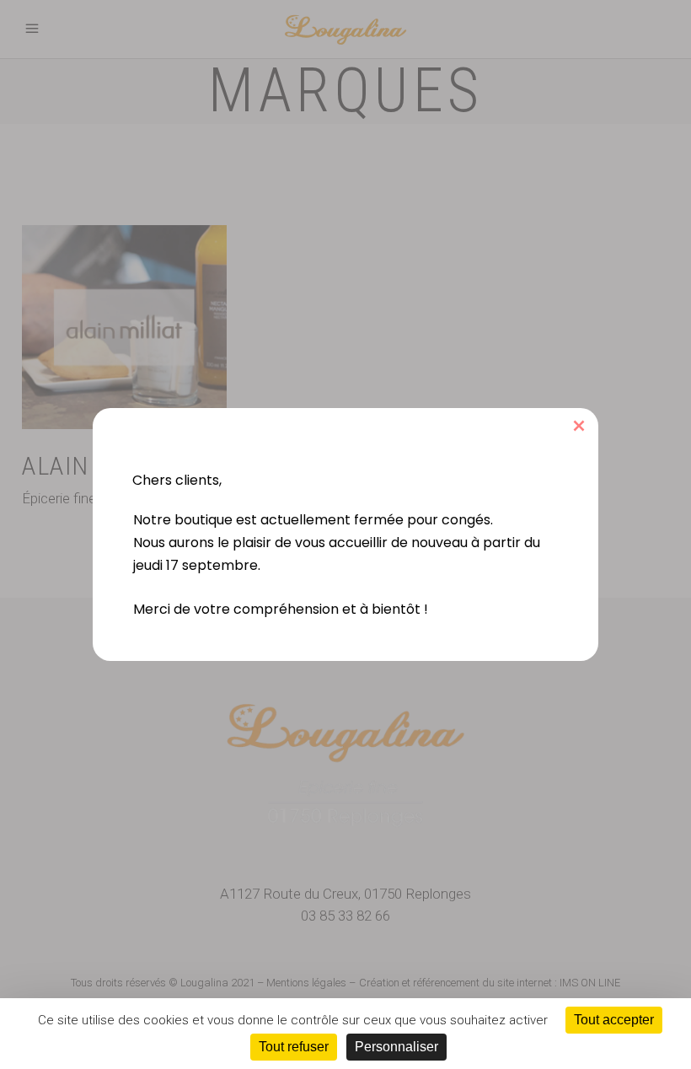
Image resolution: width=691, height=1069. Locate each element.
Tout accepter (614, 1020)
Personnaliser (396, 1046)
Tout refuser (294, 1046)
